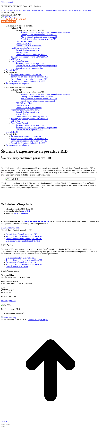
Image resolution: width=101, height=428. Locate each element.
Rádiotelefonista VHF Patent (17, 267)
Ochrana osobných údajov (38, 320)
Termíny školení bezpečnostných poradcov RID (24, 236)
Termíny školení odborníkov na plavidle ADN (24, 260)
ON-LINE (26, 211)
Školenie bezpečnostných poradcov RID (21, 234)
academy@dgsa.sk (21, 213)
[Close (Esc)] (2, 424)
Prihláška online (8, 21)
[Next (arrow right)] (4, 426)
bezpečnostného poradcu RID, (36, 221)
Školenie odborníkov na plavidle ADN (21, 258)
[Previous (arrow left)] (2, 426)
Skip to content (7, 2)
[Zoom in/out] (9, 424)
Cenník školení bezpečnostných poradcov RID (24, 239)
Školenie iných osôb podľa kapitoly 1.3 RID (23, 241)
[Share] (4, 424)
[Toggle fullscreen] (7, 424)
